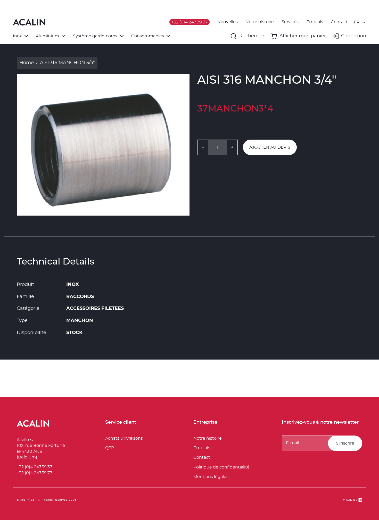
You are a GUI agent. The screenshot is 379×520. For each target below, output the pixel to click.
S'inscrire (345, 443)
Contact (339, 22)
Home (26, 63)
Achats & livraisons (124, 438)
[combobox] (360, 22)
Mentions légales (210, 477)
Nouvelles (227, 22)
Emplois (314, 22)
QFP (109, 448)
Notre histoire (259, 22)
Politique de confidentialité (221, 467)
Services (290, 22)
